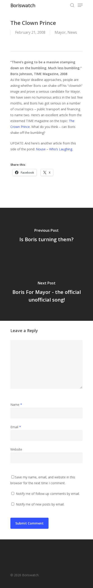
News (72, 32)
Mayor (60, 32)
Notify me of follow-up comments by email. (48, 493)
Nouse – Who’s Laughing (54, 149)
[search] (72, 5)
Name (16, 404)
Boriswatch (22, 5)
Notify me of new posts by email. (40, 504)
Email (15, 427)
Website (16, 449)
